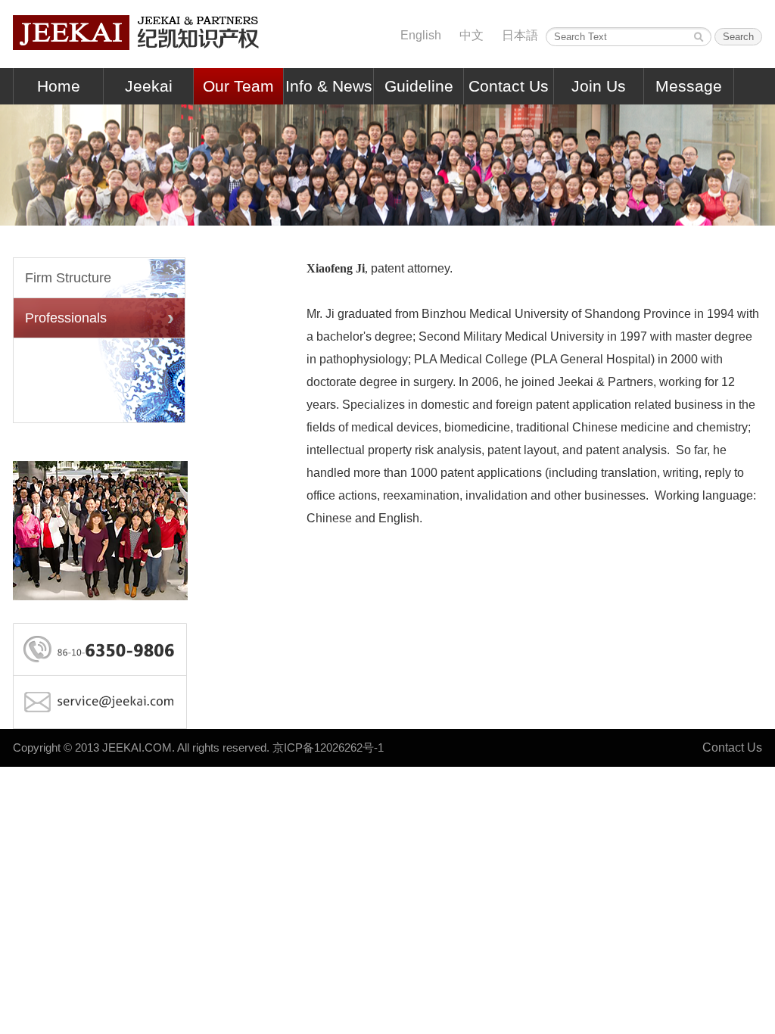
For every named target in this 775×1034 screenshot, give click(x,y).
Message (688, 86)
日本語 (520, 35)
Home (58, 86)
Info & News (328, 86)
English (420, 35)
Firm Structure (68, 277)
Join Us (598, 86)
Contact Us (508, 86)
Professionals (66, 317)
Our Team (238, 86)
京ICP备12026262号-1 (328, 747)
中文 (471, 35)
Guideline (418, 86)
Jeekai (149, 86)
